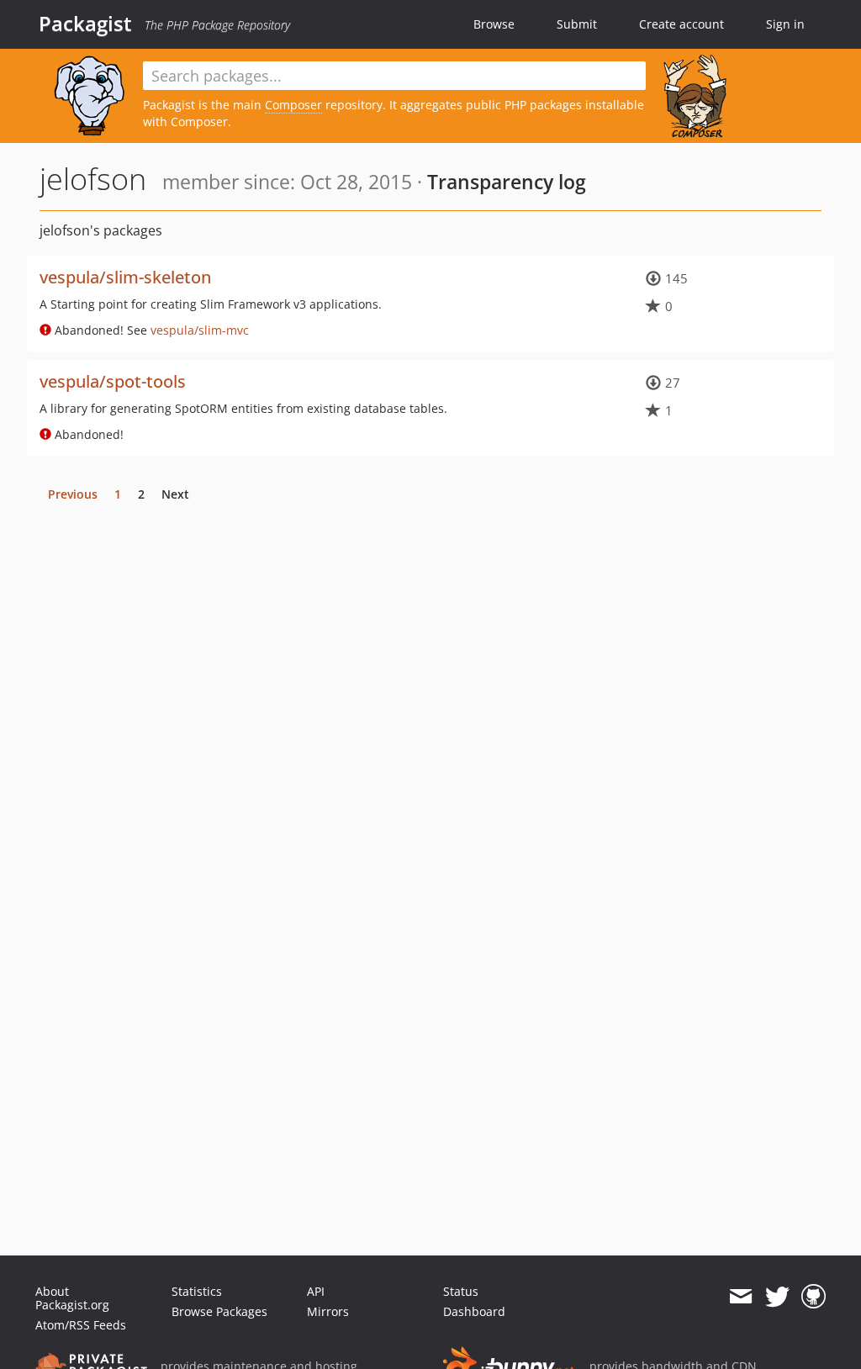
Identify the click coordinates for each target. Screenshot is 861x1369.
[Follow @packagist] (777, 1297)
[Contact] (740, 1297)
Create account (681, 24)
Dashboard (474, 1311)
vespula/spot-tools (113, 381)
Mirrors (328, 1311)
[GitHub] (813, 1297)
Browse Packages (219, 1311)
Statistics (197, 1291)
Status (460, 1291)
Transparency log (506, 181)
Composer (293, 105)
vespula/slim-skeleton (125, 277)
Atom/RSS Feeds (80, 1325)
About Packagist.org (72, 1298)
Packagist (85, 23)
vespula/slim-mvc (200, 330)
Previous (73, 494)
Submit (577, 24)
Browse (494, 24)
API (316, 1291)
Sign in (785, 24)
